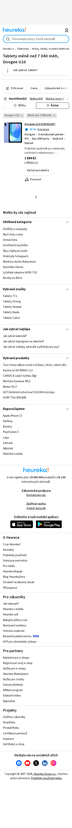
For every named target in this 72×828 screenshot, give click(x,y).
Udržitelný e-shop (13, 744)
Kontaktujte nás (36, 495)
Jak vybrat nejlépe (16, 329)
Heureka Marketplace (15, 674)
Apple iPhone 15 (12, 416)
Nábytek (8, 448)
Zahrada (8, 443)
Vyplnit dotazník (36, 508)
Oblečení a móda (12, 454)
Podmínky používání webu (46, 778)
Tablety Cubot (11, 318)
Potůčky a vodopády (15, 229)
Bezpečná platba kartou (17, 636)
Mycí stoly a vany (13, 234)
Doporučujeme (14, 409)
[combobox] (36, 39)
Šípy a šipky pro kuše (15, 251)
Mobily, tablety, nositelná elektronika (51, 49)
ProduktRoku (11, 728)
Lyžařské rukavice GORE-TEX (20, 273)
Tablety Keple (11, 312)
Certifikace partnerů (15, 733)
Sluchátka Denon (13, 267)
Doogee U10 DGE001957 (40, 124)
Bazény (7, 427)
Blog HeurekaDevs (14, 577)
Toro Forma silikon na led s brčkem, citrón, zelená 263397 (36, 365)
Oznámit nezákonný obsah (18, 582)
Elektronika (23, 49)
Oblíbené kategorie (17, 222)
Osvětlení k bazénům (15, 245)
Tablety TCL (10, 296)
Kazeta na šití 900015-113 (18, 371)
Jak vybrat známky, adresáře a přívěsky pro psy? (31, 347)
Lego (6, 438)
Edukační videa (12, 696)
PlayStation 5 (11, 432)
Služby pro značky (13, 679)
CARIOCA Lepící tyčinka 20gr (20, 376)
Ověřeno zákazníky (14, 717)
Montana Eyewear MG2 (16, 381)
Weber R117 (10, 387)
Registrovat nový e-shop (17, 663)
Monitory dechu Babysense (19, 262)
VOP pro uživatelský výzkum (19, 642)
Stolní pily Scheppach (15, 256)
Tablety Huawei (12, 307)
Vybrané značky (14, 289)
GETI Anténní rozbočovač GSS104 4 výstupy (29, 392)
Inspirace (8, 739)
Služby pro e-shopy (14, 669)
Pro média (9, 566)
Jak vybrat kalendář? (15, 336)
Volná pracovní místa (15, 561)
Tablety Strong (12, 301)
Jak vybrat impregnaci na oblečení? (23, 341)
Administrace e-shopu (16, 658)
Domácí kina (10, 240)
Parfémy (8, 421)
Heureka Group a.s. (45, 774)
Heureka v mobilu (13, 609)
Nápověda (9, 701)
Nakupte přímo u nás (15, 620)
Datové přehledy (13, 685)
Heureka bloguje (12, 571)
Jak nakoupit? (11, 604)
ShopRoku (9, 722)
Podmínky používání (14, 555)
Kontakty (8, 550)
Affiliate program (13, 690)
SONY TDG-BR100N (14, 398)
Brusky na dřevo (12, 278)
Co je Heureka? (12, 544)
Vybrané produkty (16, 358)
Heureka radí (10, 615)
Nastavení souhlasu (14, 626)
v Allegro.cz (31, 162)
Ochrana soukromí (13, 631)
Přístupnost (10, 588)
